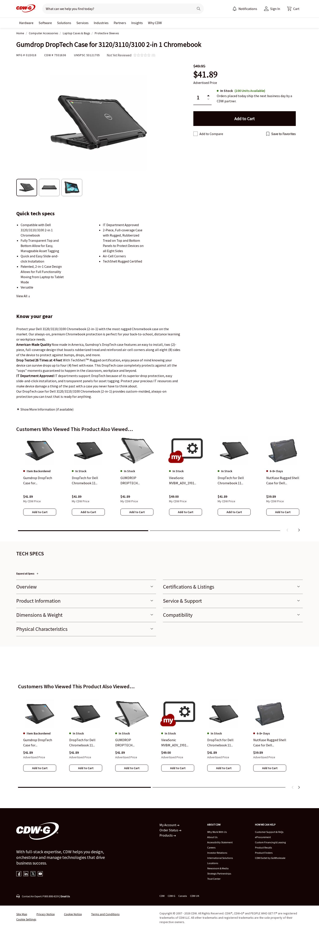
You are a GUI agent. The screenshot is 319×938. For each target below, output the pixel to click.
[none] (26, 23)
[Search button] (198, 8)
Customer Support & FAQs (269, 832)
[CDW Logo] (25, 8)
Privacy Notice (45, 914)
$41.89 (205, 74)
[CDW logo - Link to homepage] (25, 8)
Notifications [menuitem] (247, 9)
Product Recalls (263, 847)
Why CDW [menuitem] (155, 23)
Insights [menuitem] (137, 23)
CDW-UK (194, 895)
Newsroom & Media (218, 868)
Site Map (21, 914)
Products (166, 835)
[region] (159, 485)
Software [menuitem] (45, 23)
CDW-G (171, 895)
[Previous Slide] (293, 787)
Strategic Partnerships (219, 873)
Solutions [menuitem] (64, 23)
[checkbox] (195, 134)
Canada (182, 895)
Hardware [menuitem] (26, 23)
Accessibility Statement (220, 842)
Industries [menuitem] (101, 23)
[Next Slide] (299, 787)
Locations (212, 863)
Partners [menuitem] (120, 23)
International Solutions (220, 858)
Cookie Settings (26, 919)
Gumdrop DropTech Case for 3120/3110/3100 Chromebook (37, 743)
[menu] (245, 8)
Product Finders (264, 852)
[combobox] (116, 8)
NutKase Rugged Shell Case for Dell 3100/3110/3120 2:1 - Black (269, 743)
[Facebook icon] (18, 874)
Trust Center (213, 878)
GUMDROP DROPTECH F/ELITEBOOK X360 (129, 743)
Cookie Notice (73, 914)
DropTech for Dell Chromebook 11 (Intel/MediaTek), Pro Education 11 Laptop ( (85, 743)
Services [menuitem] (82, 23)
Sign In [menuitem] (275, 9)
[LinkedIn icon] (25, 874)
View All (22, 296)
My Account (168, 825)
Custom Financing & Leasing (270, 842)
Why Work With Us (217, 832)
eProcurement (263, 837)
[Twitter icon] (33, 874)
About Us (212, 837)
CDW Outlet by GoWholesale (270, 858)
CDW (162, 895)
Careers (211, 847)
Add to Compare (211, 134)
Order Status (169, 830)
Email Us (65, 896)
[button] (293, 8)
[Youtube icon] (40, 874)
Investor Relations (217, 852)
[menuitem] (234, 9)
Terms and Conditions (105, 914)
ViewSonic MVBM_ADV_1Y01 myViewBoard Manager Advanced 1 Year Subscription (176, 743)
